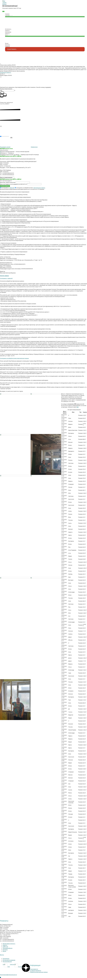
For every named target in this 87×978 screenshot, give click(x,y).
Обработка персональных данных (39, 972)
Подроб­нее (3, 72)
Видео (4, 951)
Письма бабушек (7, 961)
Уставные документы (35, 970)
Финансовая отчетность (9, 943)
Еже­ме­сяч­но (34, 147)
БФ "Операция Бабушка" (10, 5)
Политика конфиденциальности (8, 974)
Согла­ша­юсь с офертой (6, 278)
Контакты (5, 949)
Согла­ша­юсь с (8, 187)
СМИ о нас (5, 946)
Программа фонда (7, 948)
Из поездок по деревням (9, 960)
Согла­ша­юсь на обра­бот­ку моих (30, 187)
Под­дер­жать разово (5, 147)
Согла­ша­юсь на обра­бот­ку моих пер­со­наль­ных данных (14, 358)
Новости (5, 945)
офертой (11, 187)
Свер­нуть (8, 72)
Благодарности (34, 969)
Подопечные (6, 958)
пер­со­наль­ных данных (39, 187)
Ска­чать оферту (4, 275)
